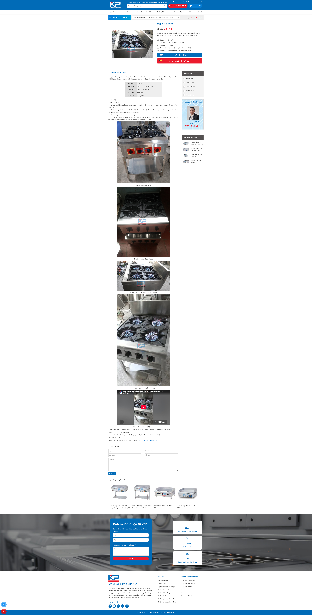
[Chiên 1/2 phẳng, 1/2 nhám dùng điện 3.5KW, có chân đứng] (142, 499)
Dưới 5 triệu (189, 78)
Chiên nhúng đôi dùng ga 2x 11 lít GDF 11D (196, 163)
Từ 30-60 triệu (190, 91)
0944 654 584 (187, 547)
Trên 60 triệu (190, 95)
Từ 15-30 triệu (190, 87)
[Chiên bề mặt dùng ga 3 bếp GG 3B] (165, 499)
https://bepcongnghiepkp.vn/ (148, 440)
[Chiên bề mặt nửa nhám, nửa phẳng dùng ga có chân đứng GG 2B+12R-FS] (120, 499)
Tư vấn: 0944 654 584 (178, 6)
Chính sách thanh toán (188, 581)
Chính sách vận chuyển (188, 584)
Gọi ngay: (179, 61)
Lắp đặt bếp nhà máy (134, 2)
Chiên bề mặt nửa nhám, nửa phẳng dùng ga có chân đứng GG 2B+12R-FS (119, 508)
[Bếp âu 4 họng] (132, 57)
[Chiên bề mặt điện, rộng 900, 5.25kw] (188, 499)
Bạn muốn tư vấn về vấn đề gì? (125, 545)
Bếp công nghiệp (117, 5)
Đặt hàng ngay (180, 55)
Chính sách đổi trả (186, 587)
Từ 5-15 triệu (190, 82)
